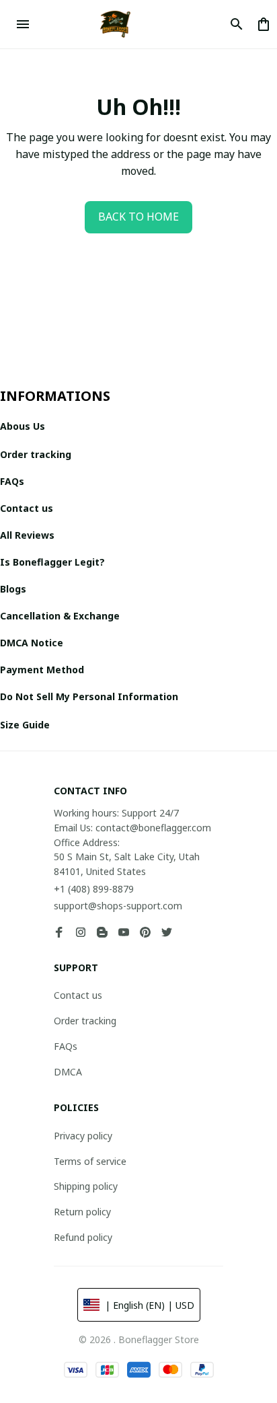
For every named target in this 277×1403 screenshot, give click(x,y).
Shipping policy (86, 1186)
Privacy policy (83, 1135)
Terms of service (90, 1161)
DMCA (68, 1071)
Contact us (78, 995)
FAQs (65, 1046)
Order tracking (85, 1020)
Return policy (82, 1211)
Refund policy (83, 1237)
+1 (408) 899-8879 (94, 888)
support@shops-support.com (118, 905)
